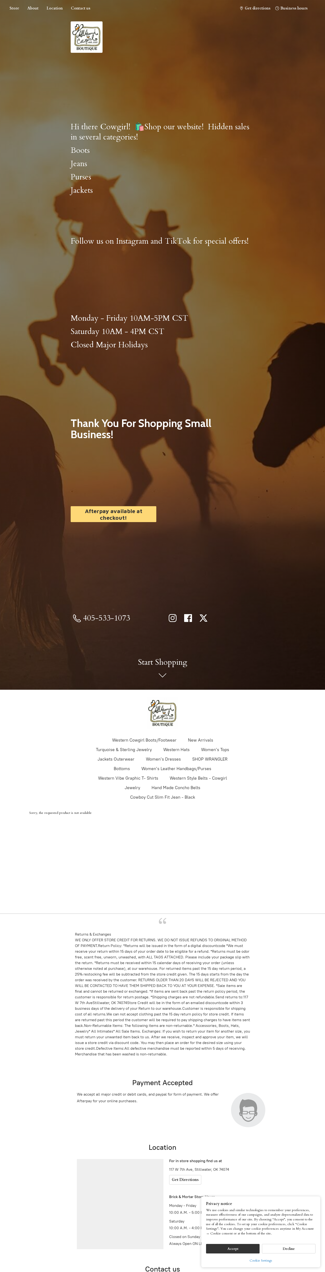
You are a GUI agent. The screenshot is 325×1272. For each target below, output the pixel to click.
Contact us (80, 8)
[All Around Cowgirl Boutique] (162, 713)
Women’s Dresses (163, 759)
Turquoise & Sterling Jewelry (124, 749)
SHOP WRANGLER (209, 759)
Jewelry (132, 787)
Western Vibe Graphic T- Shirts (128, 778)
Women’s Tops (215, 749)
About (33, 8)
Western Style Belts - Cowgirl (198, 778)
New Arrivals (200, 740)
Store (14, 8)
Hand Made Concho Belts (176, 787)
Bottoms (122, 768)
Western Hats (176, 749)
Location (55, 8)
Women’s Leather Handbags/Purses (176, 768)
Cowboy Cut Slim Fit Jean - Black (162, 797)
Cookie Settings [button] (261, 1260)
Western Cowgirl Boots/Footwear (144, 740)
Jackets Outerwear (116, 759)
